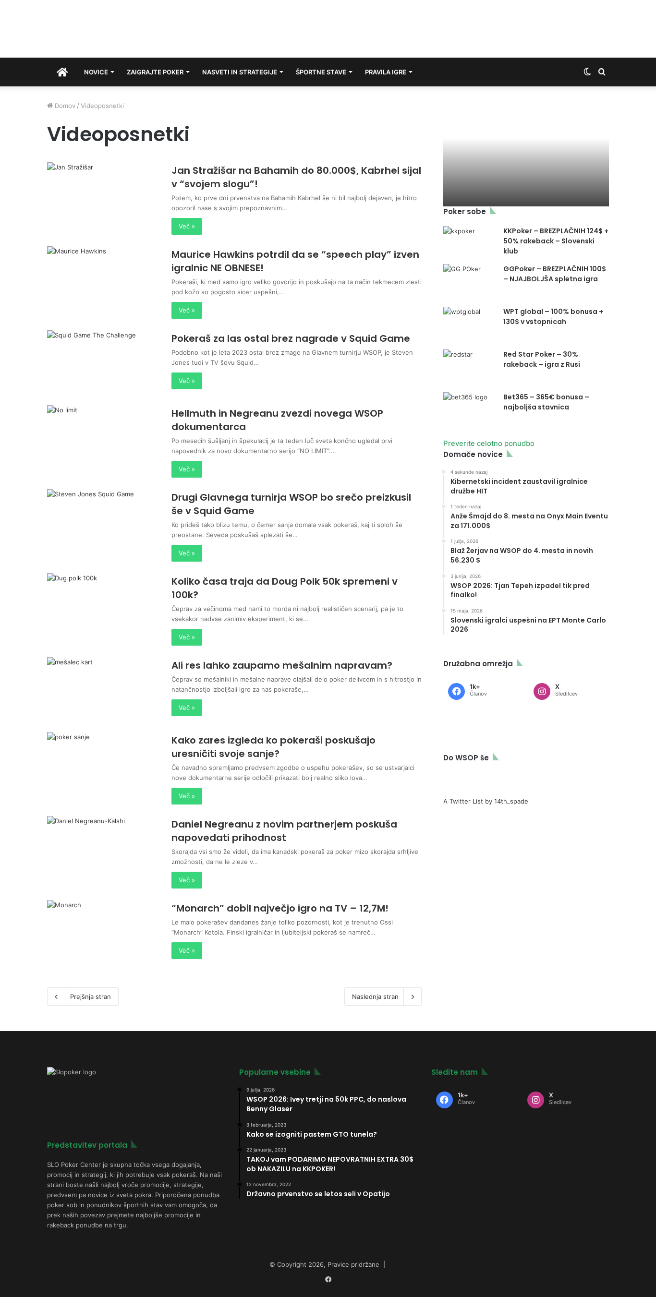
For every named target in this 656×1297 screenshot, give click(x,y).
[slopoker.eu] (132, 29)
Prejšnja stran (90, 996)
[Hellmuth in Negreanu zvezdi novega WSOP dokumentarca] (103, 436)
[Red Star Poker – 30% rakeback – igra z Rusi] (469, 367)
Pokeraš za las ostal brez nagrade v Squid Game (290, 338)
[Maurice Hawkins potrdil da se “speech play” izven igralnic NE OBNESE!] (103, 278)
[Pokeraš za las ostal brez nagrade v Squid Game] (103, 362)
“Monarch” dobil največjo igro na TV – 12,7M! (280, 908)
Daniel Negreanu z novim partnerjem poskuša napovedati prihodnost (284, 830)
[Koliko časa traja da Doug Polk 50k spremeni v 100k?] (103, 604)
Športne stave (321, 72)
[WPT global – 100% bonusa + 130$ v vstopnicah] (469, 325)
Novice (96, 72)
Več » (187, 226)
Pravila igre (385, 72)
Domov (64, 105)
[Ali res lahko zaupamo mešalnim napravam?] (103, 689)
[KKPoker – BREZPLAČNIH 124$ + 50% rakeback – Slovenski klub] (469, 240)
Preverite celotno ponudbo (489, 443)
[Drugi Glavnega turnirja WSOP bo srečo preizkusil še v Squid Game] (103, 520)
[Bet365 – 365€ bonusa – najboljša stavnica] (469, 410)
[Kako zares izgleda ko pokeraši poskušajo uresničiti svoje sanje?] (103, 763)
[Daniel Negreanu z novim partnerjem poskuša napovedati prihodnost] (103, 847)
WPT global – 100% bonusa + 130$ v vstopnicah (553, 316)
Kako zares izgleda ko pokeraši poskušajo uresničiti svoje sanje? (273, 746)
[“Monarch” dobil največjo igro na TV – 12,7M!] (103, 931)
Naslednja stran (375, 996)
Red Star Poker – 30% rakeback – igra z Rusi (541, 359)
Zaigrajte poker (155, 72)
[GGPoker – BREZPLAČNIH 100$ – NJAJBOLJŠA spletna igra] (469, 282)
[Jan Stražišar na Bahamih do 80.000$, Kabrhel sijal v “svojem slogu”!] (103, 194)
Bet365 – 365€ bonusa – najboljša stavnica (546, 402)
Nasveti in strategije (239, 72)
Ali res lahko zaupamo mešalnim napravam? (281, 665)
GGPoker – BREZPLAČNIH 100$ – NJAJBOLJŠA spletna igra (554, 274)
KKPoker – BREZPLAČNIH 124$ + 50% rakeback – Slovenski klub (555, 241)
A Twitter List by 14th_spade (485, 801)
